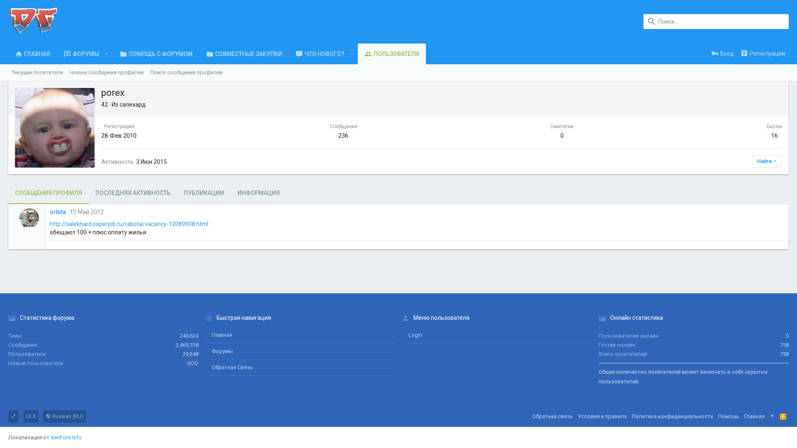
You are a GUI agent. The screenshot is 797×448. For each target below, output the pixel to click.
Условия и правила (602, 416)
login (415, 335)
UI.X (31, 416)
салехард (133, 104)
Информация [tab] (258, 193)
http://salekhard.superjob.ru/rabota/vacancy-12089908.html (129, 224)
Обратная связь (232, 367)
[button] (107, 54)
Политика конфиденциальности (672, 416)
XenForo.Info (66, 437)
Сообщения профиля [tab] (48, 193)
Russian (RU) (67, 416)
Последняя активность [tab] (133, 193)
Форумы (222, 351)
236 (343, 135)
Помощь (728, 416)
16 (774, 135)
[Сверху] (772, 416)
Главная (222, 335)
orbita (58, 212)
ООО (192, 363)
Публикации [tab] (204, 193)
